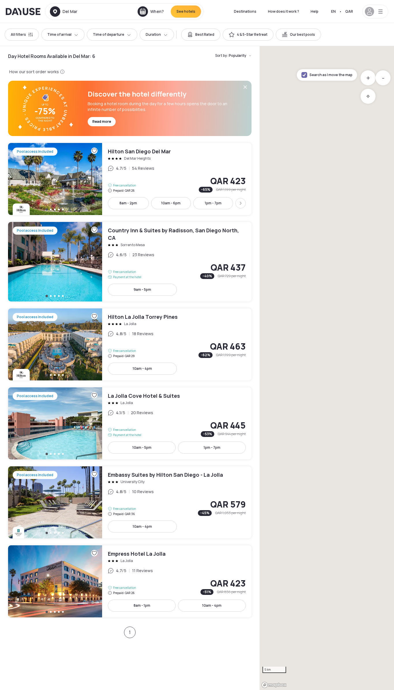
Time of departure (108, 34)
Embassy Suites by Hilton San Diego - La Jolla (130, 502)
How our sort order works (34, 71)
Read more (101, 121)
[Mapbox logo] (274, 685)
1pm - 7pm (213, 203)
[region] (327, 368)
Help (314, 11)
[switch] (200, 35)
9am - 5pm (142, 289)
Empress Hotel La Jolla (130, 581)
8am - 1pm (142, 605)
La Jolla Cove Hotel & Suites (130, 423)
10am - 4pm (142, 368)
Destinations (245, 11)
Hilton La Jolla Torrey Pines (130, 344)
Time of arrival (59, 34)
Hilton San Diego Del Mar (130, 179)
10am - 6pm (171, 203)
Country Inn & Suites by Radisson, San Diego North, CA (130, 261)
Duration (153, 34)
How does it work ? (283, 11)
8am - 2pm (128, 203)
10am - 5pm (141, 447)
